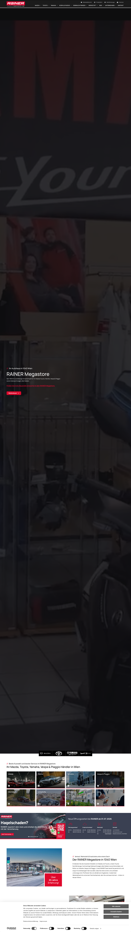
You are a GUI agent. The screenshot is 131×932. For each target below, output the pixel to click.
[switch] (51, 928)
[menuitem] (38, 6)
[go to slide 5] (34, 836)
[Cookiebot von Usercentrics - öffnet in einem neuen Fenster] (11, 928)
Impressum (43, 921)
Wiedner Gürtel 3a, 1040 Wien (120, 834)
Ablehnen (116, 917)
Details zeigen (94, 928)
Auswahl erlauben (116, 911)
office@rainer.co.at (117, 832)
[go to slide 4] (32, 836)
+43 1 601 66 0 (116, 830)
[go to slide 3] (31, 836)
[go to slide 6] (35, 836)
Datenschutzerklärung (30, 921)
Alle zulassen (116, 906)
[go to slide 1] (28, 836)
